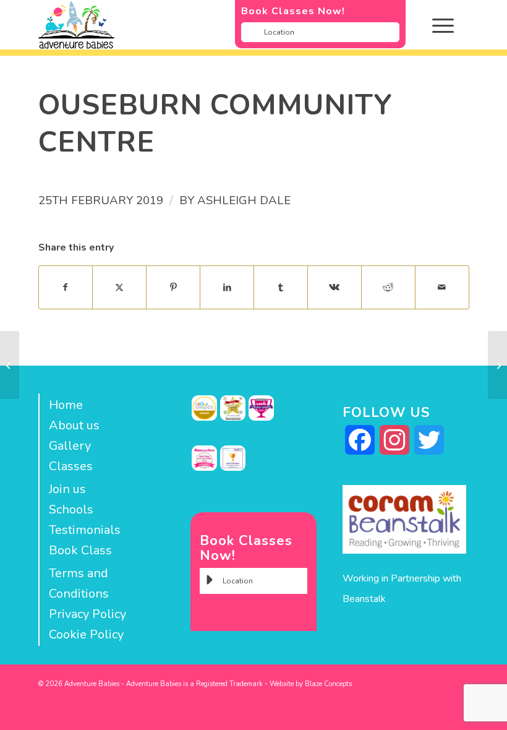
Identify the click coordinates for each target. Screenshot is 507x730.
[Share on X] (119, 287)
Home (66, 405)
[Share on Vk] (334, 287)
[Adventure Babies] (210, 24)
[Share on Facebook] (66, 287)
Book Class (80, 550)
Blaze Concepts (328, 684)
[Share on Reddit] (388, 287)
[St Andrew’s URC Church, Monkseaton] (9, 365)
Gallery (70, 445)
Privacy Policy (87, 614)
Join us (67, 489)
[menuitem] (452, 24)
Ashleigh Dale (244, 200)
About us (74, 425)
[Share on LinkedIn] (227, 287)
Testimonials (85, 530)
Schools (71, 509)
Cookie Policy (86, 634)
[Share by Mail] (442, 287)
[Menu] (437, 24)
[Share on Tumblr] (280, 287)
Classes (71, 466)
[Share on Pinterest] (173, 287)
